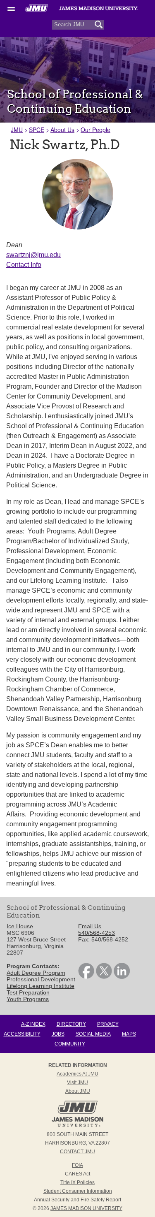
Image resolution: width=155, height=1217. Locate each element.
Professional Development (41, 979)
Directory (71, 1024)
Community (70, 1044)
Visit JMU (77, 1082)
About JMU (77, 1091)
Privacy (108, 1024)
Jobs (58, 1034)
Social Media (93, 1034)
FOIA (77, 1165)
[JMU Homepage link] (77, 1126)
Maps (129, 1034)
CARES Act (77, 1174)
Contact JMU (77, 1151)
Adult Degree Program (36, 972)
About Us (62, 129)
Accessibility (22, 1034)
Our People (95, 129)
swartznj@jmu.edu (33, 254)
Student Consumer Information (77, 1191)
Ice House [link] (20, 926)
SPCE (36, 129)
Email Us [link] (89, 926)
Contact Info (23, 264)
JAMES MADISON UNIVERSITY (86, 1208)
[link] (86, 977)
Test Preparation (28, 992)
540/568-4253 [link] (96, 933)
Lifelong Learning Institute (40, 986)
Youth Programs (28, 999)
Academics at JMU (77, 1074)
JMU (17, 129)
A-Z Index (33, 1024)
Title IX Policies (77, 1182)
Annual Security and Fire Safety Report (77, 1200)
